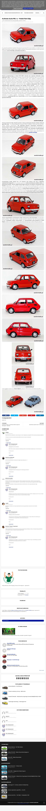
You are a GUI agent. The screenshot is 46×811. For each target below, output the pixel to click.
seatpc (7, 432)
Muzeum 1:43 (20, 610)
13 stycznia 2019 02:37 (9, 504)
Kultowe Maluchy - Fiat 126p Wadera (15, 747)
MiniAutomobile (9, 478)
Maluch (15, 21)
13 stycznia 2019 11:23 (9, 527)
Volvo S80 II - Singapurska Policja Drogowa (17, 771)
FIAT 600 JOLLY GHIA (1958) (12, 655)
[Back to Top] (44, 803)
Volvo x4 (8, 649)
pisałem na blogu (33, 132)
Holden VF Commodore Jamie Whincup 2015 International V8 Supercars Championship (20, 645)
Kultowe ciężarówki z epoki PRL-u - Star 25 (16, 790)
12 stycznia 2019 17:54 (9, 479)
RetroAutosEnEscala (11, 654)
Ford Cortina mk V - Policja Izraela (15, 766)
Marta (7, 712)
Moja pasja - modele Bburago (13, 659)
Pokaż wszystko (41, 670)
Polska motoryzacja (20, 21)
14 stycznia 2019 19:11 (12, 513)
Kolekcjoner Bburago (11, 648)
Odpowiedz (7, 440)
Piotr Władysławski (13, 444)
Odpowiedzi (8, 442)
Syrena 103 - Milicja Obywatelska (14, 757)
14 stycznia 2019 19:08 (12, 468)
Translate (26, 595)
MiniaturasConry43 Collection (13, 665)
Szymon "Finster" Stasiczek (11, 526)
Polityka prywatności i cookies (23, 803)
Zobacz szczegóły (18, 8)
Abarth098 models (11, 643)
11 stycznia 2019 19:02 (9, 433)
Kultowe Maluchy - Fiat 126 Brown (15, 686)
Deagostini (5, 21)
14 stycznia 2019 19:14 (12, 538)
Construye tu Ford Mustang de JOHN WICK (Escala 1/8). (17, 666)
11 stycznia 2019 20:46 (9, 458)
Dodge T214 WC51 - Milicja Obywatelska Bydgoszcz (18, 752)
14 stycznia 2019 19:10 (12, 490)
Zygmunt (7, 716)
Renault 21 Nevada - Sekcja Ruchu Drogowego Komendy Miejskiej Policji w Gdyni (25, 696)
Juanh (6, 503)
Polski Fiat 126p (26, 21)
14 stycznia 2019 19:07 (12, 445)
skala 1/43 (31, 21)
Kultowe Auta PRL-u (10, 21)
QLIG (7, 720)
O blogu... (37, 12)
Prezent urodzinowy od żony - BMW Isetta (17, 691)
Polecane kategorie (28, 12)
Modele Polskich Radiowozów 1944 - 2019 (13, 12)
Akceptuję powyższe (28, 8)
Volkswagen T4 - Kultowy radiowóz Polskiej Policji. (18, 784)
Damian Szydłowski (9, 457)
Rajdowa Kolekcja (14, 610)
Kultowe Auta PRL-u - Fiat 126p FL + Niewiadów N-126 (18, 795)
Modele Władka (29, 610)
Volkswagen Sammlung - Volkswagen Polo (17, 701)
